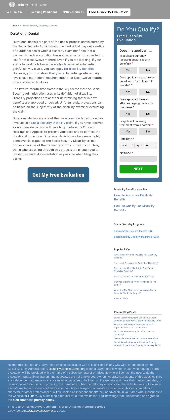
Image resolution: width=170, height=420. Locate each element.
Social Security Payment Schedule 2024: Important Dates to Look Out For (134, 326)
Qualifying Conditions (43, 12)
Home (16, 25)
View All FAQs (121, 298)
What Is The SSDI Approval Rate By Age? (134, 276)
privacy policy (44, 400)
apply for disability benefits (75, 68)
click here (31, 396)
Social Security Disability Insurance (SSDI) (137, 236)
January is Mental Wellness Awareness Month (136, 338)
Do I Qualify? (13, 12)
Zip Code (125, 153)
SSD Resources (73, 12)
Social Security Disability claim (52, 122)
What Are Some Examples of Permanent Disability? (134, 333)
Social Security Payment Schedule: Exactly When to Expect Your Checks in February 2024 (137, 319)
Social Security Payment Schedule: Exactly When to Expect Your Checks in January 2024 (137, 344)
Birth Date (126, 139)
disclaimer (20, 400)
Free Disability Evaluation (108, 12)
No (148, 70)
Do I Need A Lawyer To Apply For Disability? (136, 263)
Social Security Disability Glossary (40, 25)
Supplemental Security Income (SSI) (133, 231)
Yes (128, 70)
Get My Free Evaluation (58, 174)
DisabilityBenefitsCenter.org (67, 368)
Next (138, 168)
